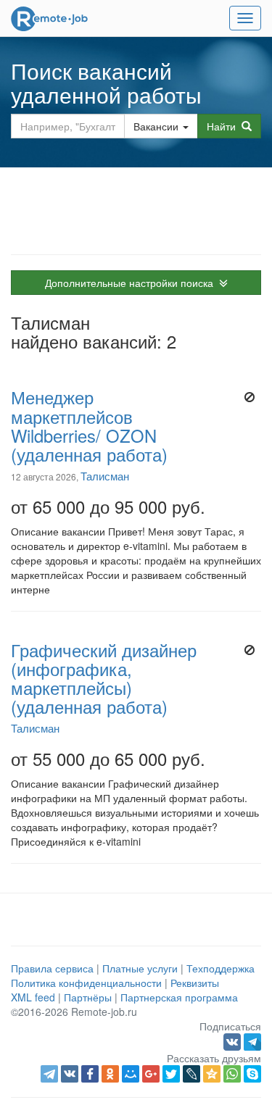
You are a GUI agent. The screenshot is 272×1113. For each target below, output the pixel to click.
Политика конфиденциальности (86, 982)
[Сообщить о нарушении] (250, 397)
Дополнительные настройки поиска (132, 282)
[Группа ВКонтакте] (233, 1040)
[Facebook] (90, 1074)
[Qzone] (212, 1074)
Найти (224, 126)
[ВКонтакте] (69, 1074)
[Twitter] (171, 1074)
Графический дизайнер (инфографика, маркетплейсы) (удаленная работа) (104, 679)
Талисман (105, 475)
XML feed (33, 997)
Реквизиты (194, 982)
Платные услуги (140, 968)
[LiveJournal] (191, 1074)
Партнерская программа (179, 997)
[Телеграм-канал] (252, 1040)
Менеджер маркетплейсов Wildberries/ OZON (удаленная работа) (89, 426)
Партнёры (88, 997)
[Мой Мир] (130, 1074)
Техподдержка (220, 968)
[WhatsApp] (232, 1074)
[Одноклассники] (110, 1074)
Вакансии (155, 126)
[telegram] (49, 1074)
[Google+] (151, 1074)
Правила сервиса (52, 968)
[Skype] (252, 1074)
